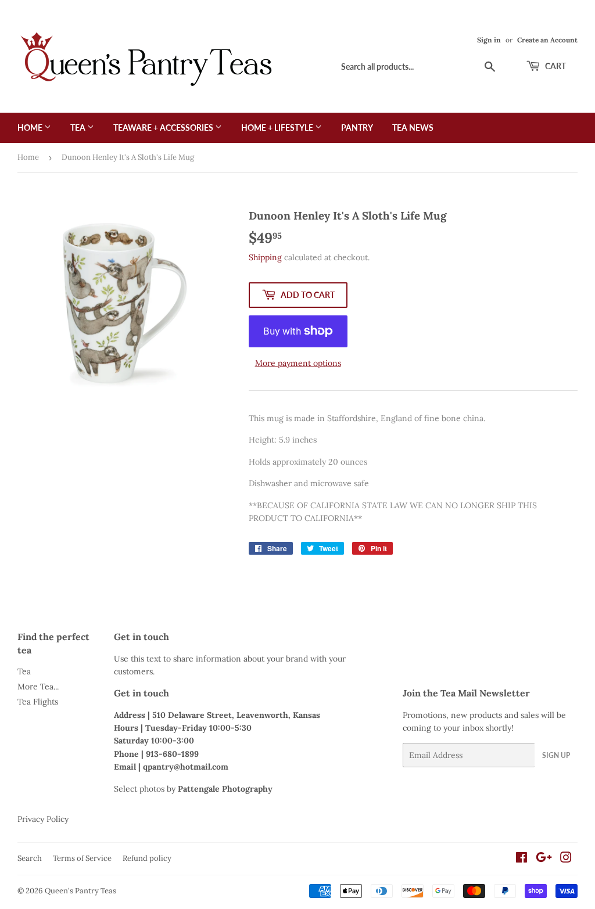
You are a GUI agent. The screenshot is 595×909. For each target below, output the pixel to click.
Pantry (357, 127)
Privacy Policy (43, 819)
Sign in (489, 39)
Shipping (265, 257)
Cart (554, 66)
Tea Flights (37, 701)
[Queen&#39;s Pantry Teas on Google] (544, 859)
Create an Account (547, 39)
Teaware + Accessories (164, 127)
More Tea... (38, 686)
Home (30, 127)
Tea (78, 127)
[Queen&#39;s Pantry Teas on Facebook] (521, 859)
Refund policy (147, 858)
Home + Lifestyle (278, 127)
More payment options (298, 363)
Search (29, 858)
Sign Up (556, 755)
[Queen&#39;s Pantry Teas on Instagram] (566, 859)
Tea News (412, 127)
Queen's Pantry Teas (80, 891)
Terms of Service (82, 858)
